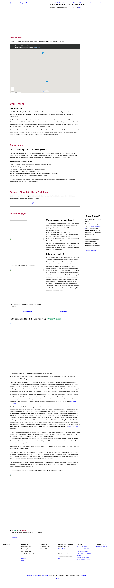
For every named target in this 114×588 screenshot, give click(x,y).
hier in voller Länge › (73, 426)
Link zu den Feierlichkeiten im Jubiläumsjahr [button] (22, 203)
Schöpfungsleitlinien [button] (26, 311)
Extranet (57, 578)
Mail (22, 560)
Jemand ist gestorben (83, 557)
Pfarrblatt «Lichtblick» (101, 546)
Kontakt (102, 2)
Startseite (57, 2)
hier (59, 558)
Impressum (44, 575)
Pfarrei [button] (75, 2)
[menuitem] (58, 3)
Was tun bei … (83, 2)
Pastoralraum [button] (93, 2)
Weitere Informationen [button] (92, 250)
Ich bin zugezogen (82, 546)
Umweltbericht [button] (63, 311)
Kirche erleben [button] (67, 2)
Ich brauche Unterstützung (84, 549)
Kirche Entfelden (63, 549)
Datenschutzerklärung (33, 575)
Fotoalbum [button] (14, 537)
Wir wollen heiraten (82, 551)
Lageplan (24, 558)
